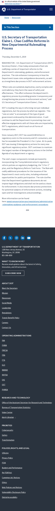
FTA (3, 360)
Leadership (6, 308)
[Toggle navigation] (51, 9)
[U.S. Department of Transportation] (19, 10)
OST (3, 384)
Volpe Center (7, 412)
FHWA (4, 345)
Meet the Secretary (10, 288)
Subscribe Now (13, 273)
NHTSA (5, 375)
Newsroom (16, 17)
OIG (3, 380)
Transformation (8, 440)
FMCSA (5, 350)
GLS (3, 365)
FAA (3, 340)
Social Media (7, 303)
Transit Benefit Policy (10, 318)
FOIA (4, 463)
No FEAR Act (7, 472)
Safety (4, 435)
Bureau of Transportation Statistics (16, 407)
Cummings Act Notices (11, 477)
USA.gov (5, 453)
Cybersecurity (7, 430)
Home (6, 17)
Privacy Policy (7, 458)
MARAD (5, 370)
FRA (3, 355)
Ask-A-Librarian (8, 417)
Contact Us (6, 327)
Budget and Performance (12, 468)
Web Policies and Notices (12, 487)
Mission (5, 293)
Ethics (4, 482)
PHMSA (5, 389)
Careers (5, 322)
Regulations (7, 313)
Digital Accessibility (9, 497)
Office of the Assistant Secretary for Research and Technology (27, 402)
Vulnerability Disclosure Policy (14, 492)
